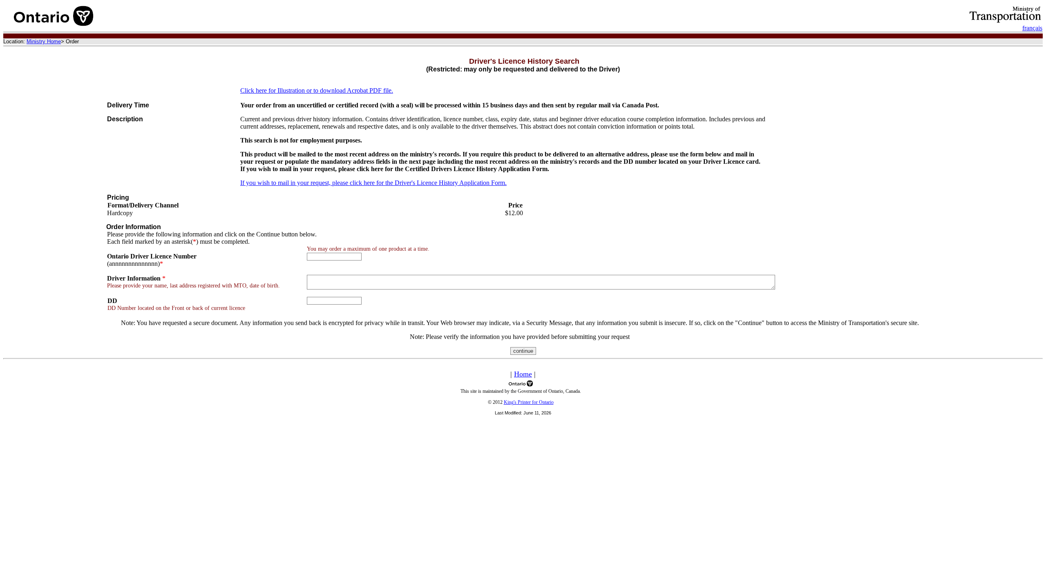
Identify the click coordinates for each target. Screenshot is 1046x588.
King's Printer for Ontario (529, 402)
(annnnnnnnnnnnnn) (152, 260)
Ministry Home (44, 41)
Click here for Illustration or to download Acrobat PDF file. (316, 90)
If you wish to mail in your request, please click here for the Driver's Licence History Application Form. (373, 182)
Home (523, 374)
